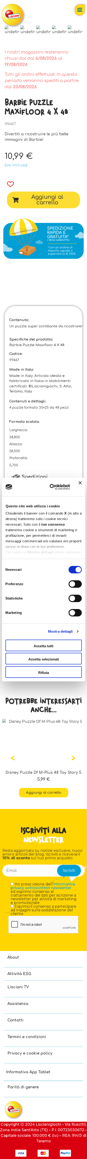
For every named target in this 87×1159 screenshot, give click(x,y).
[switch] (75, 584)
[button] (9, 184)
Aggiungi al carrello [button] (48, 793)
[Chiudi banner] (80, 487)
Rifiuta (43, 673)
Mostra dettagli (60, 631)
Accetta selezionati (43, 659)
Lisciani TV (18, 987)
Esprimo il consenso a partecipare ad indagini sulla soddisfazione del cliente (43, 910)
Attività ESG (19, 974)
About (13, 957)
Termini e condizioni (26, 1037)
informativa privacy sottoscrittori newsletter (43, 886)
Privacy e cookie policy (29, 1053)
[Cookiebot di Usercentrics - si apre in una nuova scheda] (52, 487)
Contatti (15, 1020)
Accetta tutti (43, 646)
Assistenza (17, 1004)
